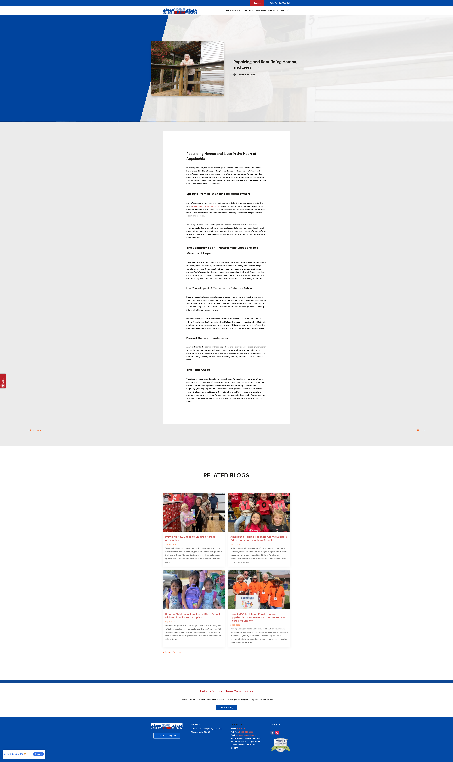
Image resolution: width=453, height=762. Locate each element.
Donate (257, 3)
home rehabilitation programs (205, 206)
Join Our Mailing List (166, 735)
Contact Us (273, 10)
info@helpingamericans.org (246, 735)
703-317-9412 (242, 729)
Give (282, 10)
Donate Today (226, 707)
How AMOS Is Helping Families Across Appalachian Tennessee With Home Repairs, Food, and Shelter (258, 617)
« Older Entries (172, 652)
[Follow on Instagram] (277, 732)
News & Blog (261, 10)
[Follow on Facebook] (272, 732)
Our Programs (232, 10)
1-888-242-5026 (246, 732)
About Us (247, 10)
